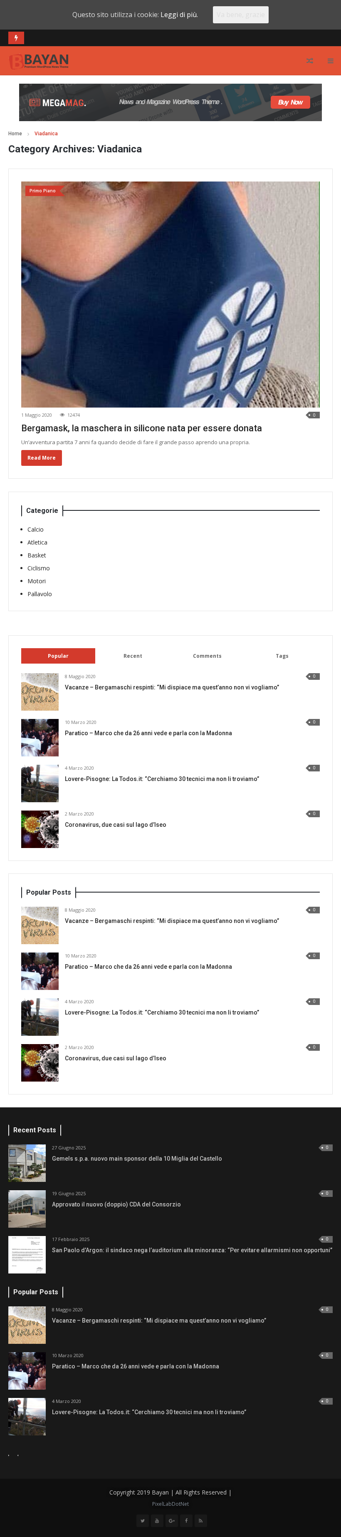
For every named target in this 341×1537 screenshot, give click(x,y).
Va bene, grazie (241, 14)
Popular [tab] (58, 655)
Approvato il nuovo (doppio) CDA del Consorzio (116, 1204)
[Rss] (201, 1521)
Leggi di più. (179, 14)
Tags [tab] (282, 655)
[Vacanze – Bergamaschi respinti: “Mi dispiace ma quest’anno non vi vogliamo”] (40, 692)
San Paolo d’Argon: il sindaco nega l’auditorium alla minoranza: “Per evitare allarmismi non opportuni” (192, 1250)
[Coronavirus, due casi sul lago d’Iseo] (40, 829)
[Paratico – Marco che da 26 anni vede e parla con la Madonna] (40, 737)
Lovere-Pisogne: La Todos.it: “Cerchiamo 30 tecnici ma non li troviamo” (162, 779)
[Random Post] (309, 60)
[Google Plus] (172, 1521)
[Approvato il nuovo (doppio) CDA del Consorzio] (27, 1209)
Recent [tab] (133, 655)
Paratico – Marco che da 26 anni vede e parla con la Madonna (148, 733)
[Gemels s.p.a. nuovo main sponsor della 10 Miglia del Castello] (27, 1163)
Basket (36, 555)
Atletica (37, 542)
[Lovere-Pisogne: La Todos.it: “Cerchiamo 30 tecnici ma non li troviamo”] (40, 783)
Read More (41, 457)
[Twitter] (142, 1521)
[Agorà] (38, 60)
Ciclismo (38, 568)
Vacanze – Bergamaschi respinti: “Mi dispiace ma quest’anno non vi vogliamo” (172, 687)
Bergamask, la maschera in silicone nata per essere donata (141, 428)
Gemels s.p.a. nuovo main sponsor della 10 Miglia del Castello (137, 1158)
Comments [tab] (207, 655)
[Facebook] (186, 1521)
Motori (36, 581)
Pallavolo (39, 594)
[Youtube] (157, 1521)
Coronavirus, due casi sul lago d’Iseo (115, 824)
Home (15, 134)
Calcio (35, 529)
